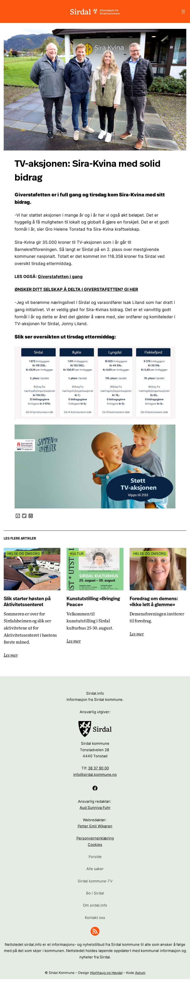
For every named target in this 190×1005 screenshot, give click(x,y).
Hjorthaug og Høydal (106, 973)
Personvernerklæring (95, 838)
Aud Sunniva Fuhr (95, 807)
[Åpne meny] (183, 12)
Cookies (95, 844)
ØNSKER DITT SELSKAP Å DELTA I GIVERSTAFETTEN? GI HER (76, 289)
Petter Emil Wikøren (95, 826)
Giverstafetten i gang (60, 276)
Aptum (140, 973)
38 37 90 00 (98, 768)
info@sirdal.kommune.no (95, 774)
